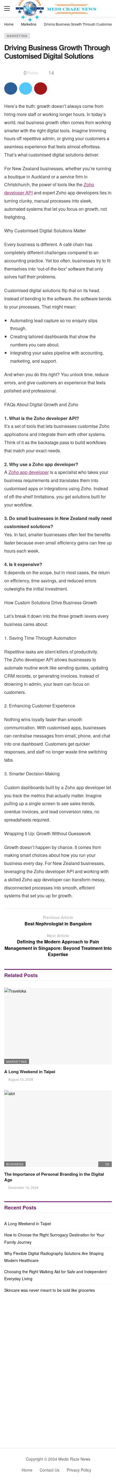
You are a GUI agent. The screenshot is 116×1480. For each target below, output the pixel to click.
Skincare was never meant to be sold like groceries (49, 1290)
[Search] (107, 8)
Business (15, 1164)
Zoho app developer (28, 472)
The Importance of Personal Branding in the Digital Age (54, 1177)
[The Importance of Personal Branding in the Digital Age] (58, 1128)
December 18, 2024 (23, 1187)
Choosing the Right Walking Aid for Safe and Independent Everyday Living (55, 1275)
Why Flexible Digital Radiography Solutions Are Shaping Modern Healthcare (54, 1256)
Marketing (17, 35)
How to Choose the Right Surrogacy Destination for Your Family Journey (54, 1238)
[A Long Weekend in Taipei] (58, 1026)
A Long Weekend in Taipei (29, 1071)
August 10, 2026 (20, 1079)
